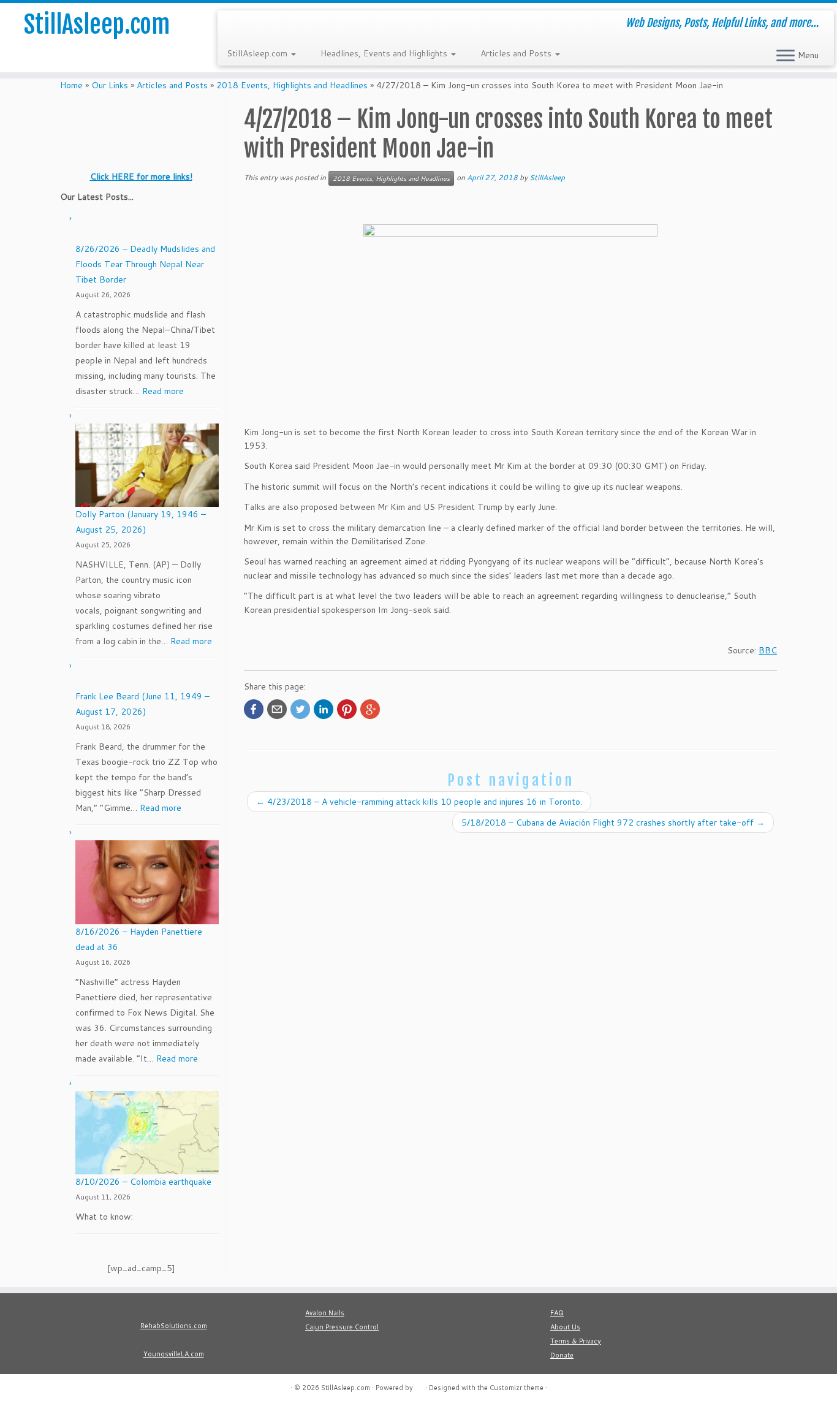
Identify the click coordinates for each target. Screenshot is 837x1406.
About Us (565, 1327)
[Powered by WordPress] (419, 1385)
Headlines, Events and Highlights (385, 53)
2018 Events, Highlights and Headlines (292, 85)
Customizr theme (516, 1388)
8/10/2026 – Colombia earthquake (143, 1182)
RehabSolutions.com (173, 1326)
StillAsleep (547, 177)
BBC (768, 650)
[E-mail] (235, 24)
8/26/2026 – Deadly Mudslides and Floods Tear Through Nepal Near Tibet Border (145, 264)
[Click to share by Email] (277, 709)
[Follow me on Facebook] (251, 24)
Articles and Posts (517, 53)
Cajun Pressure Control (342, 1327)
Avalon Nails (324, 1313)
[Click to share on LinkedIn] (323, 709)
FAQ (557, 1313)
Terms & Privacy (575, 1341)
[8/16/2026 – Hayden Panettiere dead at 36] (147, 882)
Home (71, 85)
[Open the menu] (785, 56)
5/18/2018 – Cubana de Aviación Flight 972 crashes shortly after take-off (613, 822)
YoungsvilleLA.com (173, 1354)
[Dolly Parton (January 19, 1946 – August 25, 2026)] (147, 465)
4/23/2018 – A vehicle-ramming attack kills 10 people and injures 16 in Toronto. (419, 802)
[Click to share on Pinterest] (347, 709)
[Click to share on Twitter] (300, 709)
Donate (562, 1355)
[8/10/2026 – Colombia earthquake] (147, 1133)
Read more (163, 391)
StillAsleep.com (97, 24)
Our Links (109, 85)
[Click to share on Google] (370, 709)
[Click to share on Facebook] (253, 709)
